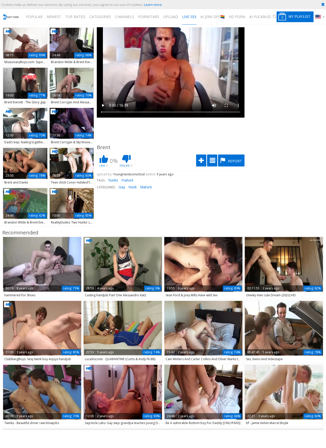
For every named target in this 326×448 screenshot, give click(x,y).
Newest (54, 16)
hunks (113, 180)
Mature (146, 187)
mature (127, 180)
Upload (170, 16)
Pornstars (148, 16)
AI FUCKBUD (260, 16)
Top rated (75, 16)
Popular (34, 16)
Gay (122, 187)
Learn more (153, 4)
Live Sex (189, 16)
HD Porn (237, 16)
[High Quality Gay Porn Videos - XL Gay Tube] (11, 17)
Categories (100, 16)
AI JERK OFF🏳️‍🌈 (212, 16)
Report (234, 161)
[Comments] (212, 160)
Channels (124, 16)
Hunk (132, 187)
